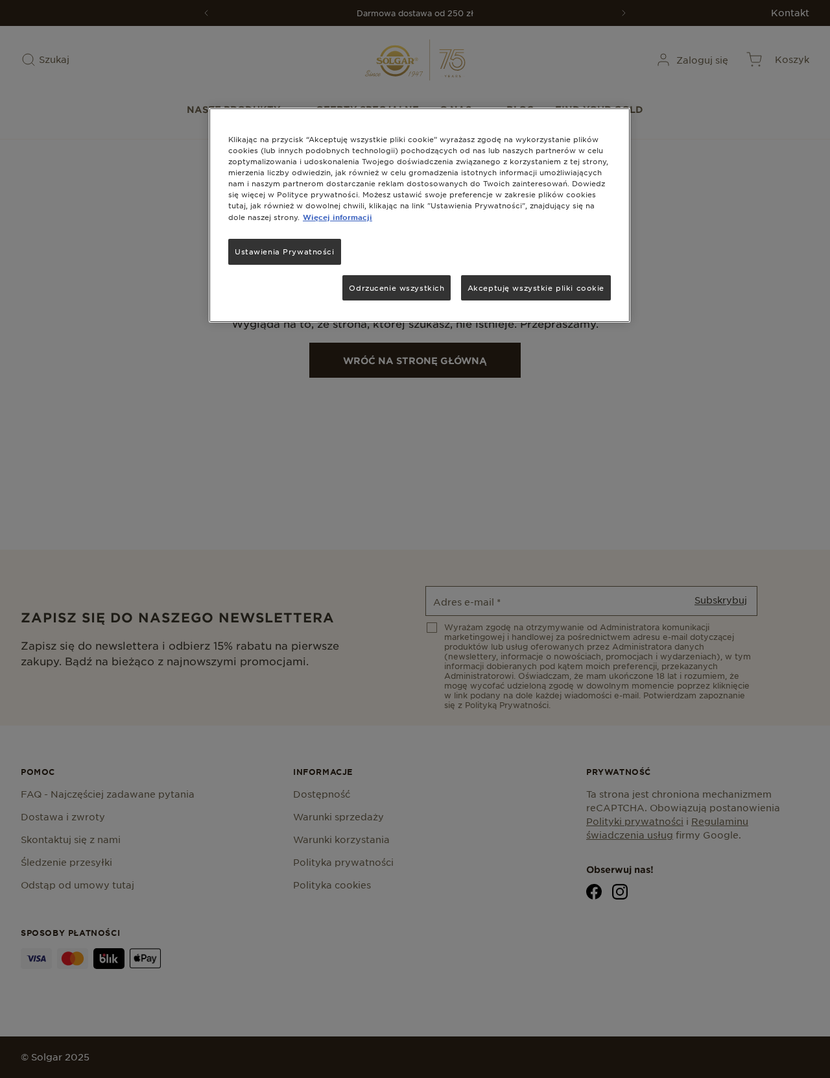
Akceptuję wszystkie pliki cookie (536, 287)
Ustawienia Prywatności (285, 251)
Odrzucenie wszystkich (396, 287)
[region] (419, 215)
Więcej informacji (337, 216)
